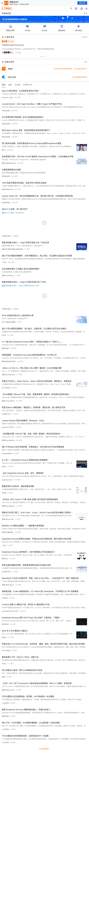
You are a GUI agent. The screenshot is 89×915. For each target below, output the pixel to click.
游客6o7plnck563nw (8, 375)
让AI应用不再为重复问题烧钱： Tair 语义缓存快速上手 (70, 69)
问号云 (4, 335)
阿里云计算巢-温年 (7, 532)
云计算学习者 (6, 414)
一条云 (4, 262)
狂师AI (4, 466)
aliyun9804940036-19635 (10, 611)
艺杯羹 (4, 493)
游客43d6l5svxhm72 (8, 690)
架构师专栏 (5, 624)
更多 (85, 62)
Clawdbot (5, 598)
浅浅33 (4, 637)
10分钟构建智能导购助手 (79, 77)
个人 (85, 13)
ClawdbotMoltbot (7, 453)
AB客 (3, 677)
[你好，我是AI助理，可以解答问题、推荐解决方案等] (76, 8)
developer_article (7, 97)
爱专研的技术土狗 (7, 189)
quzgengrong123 (7, 480)
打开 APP (82, 3)
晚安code (5, 558)
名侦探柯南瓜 (6, 202)
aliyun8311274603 (8, 427)
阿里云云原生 (6, 110)
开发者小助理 (6, 236)
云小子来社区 (6, 388)
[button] (41, 56)
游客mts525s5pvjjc (8, 585)
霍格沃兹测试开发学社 (9, 361)
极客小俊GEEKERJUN (9, 163)
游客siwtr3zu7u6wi (8, 519)
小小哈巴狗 (5, 703)
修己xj (4, 150)
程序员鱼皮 (5, 348)
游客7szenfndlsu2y (8, 275)
